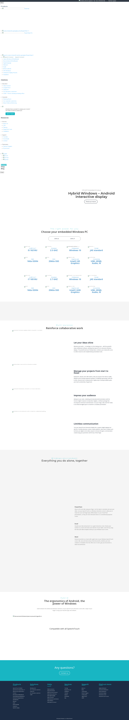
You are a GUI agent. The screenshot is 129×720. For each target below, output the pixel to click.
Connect (14, 693)
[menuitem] (4, 153)
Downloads (66, 696)
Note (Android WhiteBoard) (18, 694)
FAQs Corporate (50, 697)
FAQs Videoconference (52, 694)
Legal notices (84, 696)
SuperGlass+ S (23, 641)
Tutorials (66, 693)
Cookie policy (84, 694)
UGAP (31, 694)
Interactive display (102, 693)
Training (66, 688)
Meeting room (33, 688)
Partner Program (85, 693)
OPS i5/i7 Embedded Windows (91, 190)
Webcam (14, 701)
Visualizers (15, 706)
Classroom (32, 691)
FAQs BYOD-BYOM (51, 690)
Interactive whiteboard (103, 689)
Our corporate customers (35, 689)
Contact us (64, 673)
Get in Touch (10, 113)
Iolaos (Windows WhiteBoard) (18, 696)
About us (83, 688)
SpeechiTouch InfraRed (17, 688)
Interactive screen (102, 694)
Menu (2, 2)
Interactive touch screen (104, 696)
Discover (23, 647)
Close (2, 172)
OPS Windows (15, 699)
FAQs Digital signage (51, 695)
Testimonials (84, 691)
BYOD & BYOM (16, 704)
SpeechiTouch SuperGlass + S (19, 689)
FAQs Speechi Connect (51, 702)
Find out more (91, 202)
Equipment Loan (67, 689)
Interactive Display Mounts (18, 698)
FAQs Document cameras (52, 692)
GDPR (83, 698)
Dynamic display (16, 707)
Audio (14, 702)
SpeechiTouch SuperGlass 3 (18, 691)
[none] (65, 157)
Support (66, 694)
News (83, 689)
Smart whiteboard (102, 691)
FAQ (65, 698)
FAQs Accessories (50, 689)
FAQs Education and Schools (53, 698)
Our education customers (35, 693)
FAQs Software (50, 700)
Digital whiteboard (102, 688)
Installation (66, 691)
